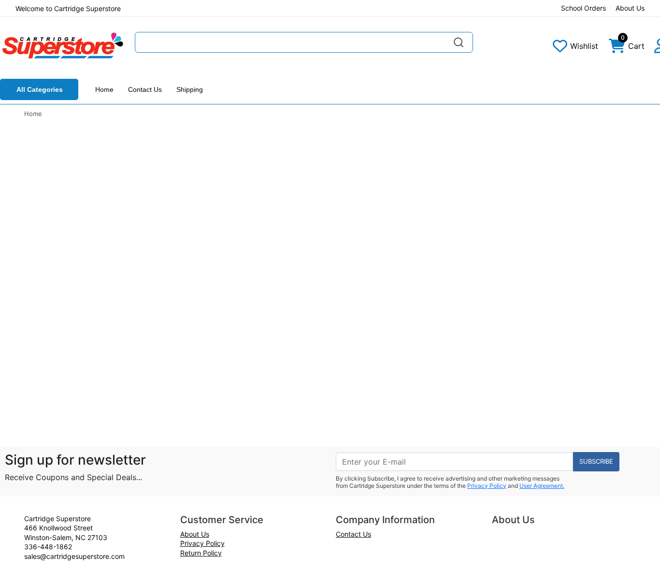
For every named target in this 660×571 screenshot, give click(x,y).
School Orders (583, 8)
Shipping (189, 89)
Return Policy (201, 553)
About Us (630, 8)
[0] (617, 48)
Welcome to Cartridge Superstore (68, 8)
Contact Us (145, 89)
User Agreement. (541, 485)
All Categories (39, 89)
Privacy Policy (486, 485)
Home (104, 89)
